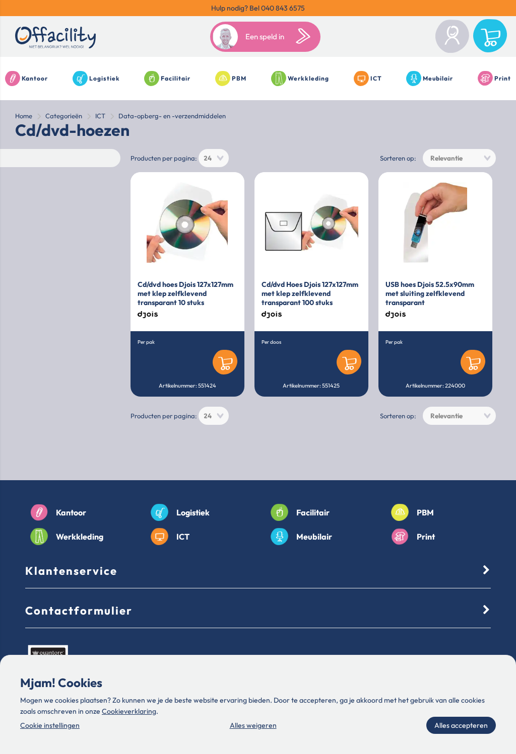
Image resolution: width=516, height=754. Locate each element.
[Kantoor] (39, 512)
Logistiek (104, 78)
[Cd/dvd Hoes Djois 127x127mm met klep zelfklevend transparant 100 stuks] (311, 222)
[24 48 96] (214, 158)
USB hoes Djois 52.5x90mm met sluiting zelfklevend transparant (429, 293)
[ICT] (159, 536)
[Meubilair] (279, 536)
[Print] (400, 537)
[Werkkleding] (39, 536)
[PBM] (400, 512)
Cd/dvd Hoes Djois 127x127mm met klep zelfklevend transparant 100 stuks (310, 293)
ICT (376, 78)
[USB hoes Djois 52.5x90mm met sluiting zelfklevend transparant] (435, 222)
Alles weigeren (253, 725)
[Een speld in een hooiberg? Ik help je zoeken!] (305, 37)
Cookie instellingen (50, 725)
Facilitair (175, 78)
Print (502, 78)
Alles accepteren (461, 725)
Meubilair (438, 78)
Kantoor (35, 78)
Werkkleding (308, 78)
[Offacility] (55, 39)
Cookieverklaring (129, 711)
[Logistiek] (159, 512)
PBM (239, 78)
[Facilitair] (279, 512)
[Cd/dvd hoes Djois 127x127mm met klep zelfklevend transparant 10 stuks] (187, 222)
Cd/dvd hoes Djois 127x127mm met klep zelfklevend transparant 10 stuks (185, 293)
